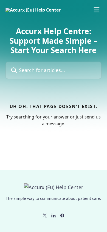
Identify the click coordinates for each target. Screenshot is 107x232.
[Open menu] (97, 10)
